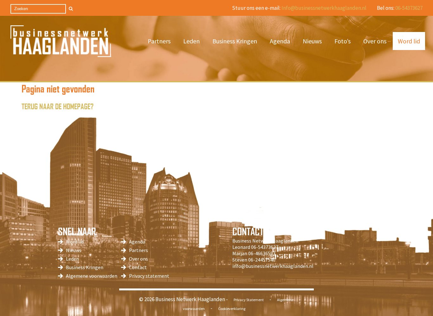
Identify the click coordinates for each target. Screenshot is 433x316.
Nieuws (312, 41)
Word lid (409, 41)
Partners (159, 41)
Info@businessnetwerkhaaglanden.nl (323, 7)
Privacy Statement (249, 299)
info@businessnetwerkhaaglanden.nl (272, 266)
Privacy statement (149, 276)
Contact (138, 267)
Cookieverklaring (231, 308)
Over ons (374, 41)
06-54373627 (409, 7)
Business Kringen (234, 41)
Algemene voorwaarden (91, 276)
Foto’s (342, 41)
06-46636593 (261, 253)
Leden (191, 41)
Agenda (280, 41)
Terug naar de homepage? (58, 106)
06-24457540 (261, 259)
